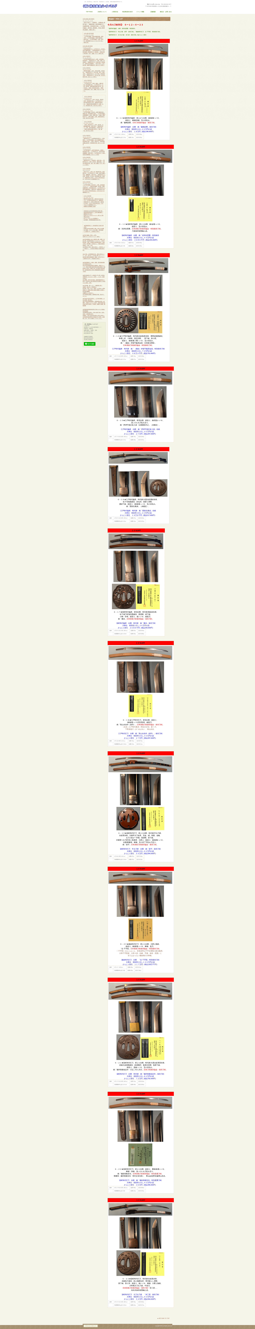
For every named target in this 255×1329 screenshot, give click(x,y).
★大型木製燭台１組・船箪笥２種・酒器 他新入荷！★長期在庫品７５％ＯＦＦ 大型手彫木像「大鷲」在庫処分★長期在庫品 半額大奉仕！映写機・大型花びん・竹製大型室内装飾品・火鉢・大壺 (94, 242)
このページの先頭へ (163, 1318)
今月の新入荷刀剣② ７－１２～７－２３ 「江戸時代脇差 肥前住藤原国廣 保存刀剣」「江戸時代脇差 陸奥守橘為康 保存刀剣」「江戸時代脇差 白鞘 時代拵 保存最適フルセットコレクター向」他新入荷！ (93, 38)
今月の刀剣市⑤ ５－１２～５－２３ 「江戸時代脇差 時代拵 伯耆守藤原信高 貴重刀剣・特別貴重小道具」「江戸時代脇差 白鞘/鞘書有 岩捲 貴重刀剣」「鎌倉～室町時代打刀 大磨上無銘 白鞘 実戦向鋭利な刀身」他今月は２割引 (94, 114)
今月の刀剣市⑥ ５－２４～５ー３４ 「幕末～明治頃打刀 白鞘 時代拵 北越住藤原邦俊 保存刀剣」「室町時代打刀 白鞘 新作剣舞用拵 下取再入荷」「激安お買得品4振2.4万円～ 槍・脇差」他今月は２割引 (93, 126)
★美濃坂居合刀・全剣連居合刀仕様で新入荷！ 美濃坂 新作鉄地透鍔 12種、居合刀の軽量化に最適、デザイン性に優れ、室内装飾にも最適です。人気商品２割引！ (94, 228)
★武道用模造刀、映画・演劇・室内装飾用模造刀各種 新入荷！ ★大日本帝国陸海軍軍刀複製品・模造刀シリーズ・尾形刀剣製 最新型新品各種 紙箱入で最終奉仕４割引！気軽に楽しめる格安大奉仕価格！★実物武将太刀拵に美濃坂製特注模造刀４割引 (94, 267)
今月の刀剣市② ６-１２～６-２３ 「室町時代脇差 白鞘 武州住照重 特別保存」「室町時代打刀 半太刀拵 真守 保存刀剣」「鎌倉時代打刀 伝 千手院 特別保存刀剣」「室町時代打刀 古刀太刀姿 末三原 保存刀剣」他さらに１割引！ (94, 72)
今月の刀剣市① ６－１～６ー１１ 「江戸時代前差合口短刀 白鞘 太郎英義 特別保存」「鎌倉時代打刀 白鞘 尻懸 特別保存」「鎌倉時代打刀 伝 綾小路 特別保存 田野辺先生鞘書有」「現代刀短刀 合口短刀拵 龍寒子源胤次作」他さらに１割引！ (94, 61)
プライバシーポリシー (90, 1326)
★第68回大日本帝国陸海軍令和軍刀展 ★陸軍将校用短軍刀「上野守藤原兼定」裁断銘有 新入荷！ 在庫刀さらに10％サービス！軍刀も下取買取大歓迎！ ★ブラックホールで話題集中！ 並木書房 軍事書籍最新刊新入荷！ (93, 215)
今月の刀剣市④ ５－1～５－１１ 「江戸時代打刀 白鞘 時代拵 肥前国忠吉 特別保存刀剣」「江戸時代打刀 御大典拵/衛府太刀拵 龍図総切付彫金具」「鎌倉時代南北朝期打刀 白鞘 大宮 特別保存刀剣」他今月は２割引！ (93, 101)
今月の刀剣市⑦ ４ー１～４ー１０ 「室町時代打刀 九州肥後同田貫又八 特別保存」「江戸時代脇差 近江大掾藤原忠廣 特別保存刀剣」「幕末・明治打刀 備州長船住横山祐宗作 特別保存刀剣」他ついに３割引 (94, 140)
